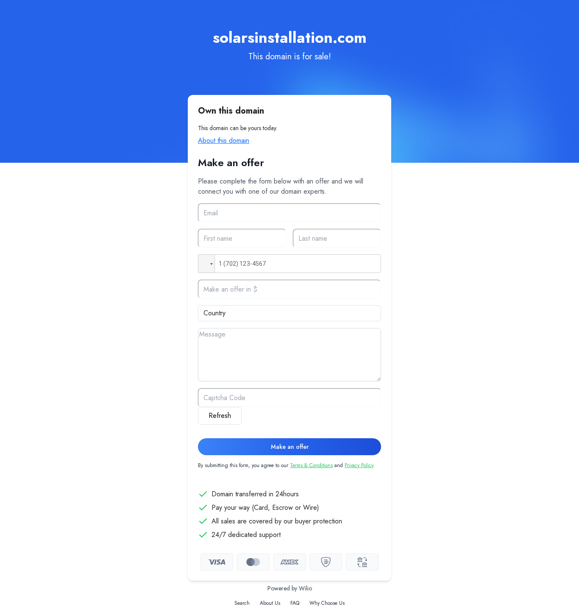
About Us (270, 603)
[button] (206, 264)
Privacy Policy (359, 465)
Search (242, 603)
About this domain (223, 140)
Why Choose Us (327, 603)
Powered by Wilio (289, 588)
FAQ (294, 603)
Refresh (220, 415)
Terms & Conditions (311, 465)
